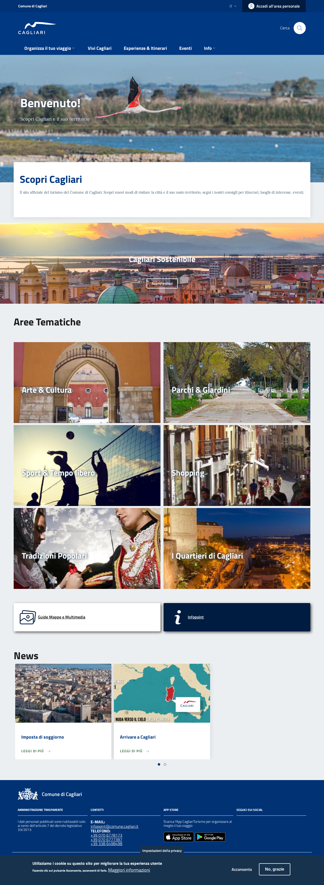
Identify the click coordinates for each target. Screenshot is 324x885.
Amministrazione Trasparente (40, 809)
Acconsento (242, 869)
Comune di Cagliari (32, 6)
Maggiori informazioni (129, 870)
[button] (159, 764)
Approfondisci (162, 283)
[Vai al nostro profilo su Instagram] (249, 822)
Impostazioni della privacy (162, 850)
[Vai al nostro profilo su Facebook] (239, 822)
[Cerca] (300, 28)
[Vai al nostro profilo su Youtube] (267, 822)
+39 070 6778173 (106, 835)
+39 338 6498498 (106, 843)
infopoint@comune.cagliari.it (114, 826)
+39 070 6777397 (106, 839)
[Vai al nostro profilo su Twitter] (258, 822)
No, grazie (274, 869)
